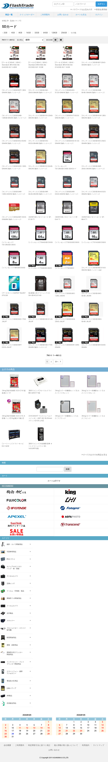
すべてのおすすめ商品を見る (95, 455)
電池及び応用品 (12, 681)
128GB (54, 33)
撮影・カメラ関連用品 (15, 544)
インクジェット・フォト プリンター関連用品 (15, 663)
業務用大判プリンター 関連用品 (15, 653)
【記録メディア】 (15, 21)
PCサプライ (11, 559)
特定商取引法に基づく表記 (39, 745)
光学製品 (10, 613)
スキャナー (11, 621)
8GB (20, 33)
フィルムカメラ (12, 606)
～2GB (4, 33)
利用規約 (85, 745)
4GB (13, 33)
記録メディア (11, 688)
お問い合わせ (62, 15)
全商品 (4, 21)
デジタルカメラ (12, 576)
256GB (64, 33)
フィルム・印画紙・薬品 (15, 591)
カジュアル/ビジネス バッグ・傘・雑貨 (14, 568)
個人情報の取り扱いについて (66, 745)
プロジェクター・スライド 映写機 (16, 629)
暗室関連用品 (11, 637)
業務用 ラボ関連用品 (14, 598)
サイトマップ (98, 745)
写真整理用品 (11, 552)
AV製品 (9, 696)
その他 (73, 33)
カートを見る (81, 15)
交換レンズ (11, 583)
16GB (28, 33)
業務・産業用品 (12, 645)
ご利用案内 (45, 15)
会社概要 (7, 745)
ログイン (99, 15)
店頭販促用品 (11, 703)
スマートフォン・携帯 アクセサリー (15, 672)
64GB (45, 33)
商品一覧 (9, 15)
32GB (37, 33)
